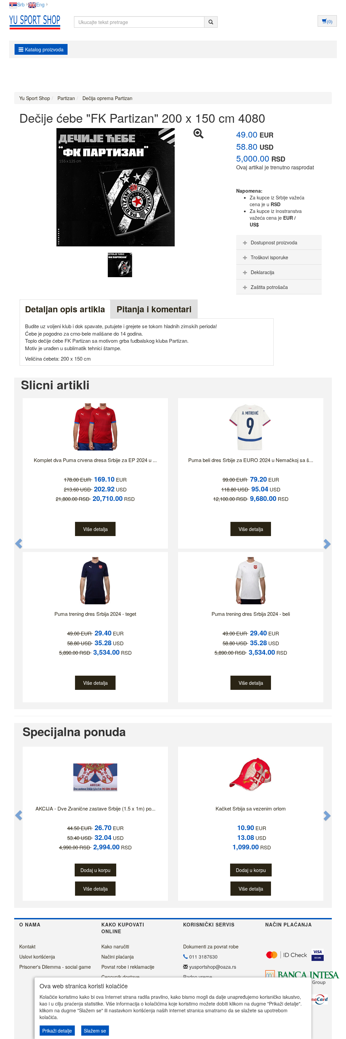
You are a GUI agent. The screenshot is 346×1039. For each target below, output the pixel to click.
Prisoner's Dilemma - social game (55, 966)
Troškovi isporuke (269, 257)
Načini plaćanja (117, 956)
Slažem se (95, 1030)
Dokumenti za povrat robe (211, 946)
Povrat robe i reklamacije (127, 966)
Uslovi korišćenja (37, 956)
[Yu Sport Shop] (33, 22)
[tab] (279, 242)
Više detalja (95, 529)
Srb (21, 4)
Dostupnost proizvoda (274, 242)
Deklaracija (262, 272)
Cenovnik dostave (120, 976)
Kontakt (27, 946)
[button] (19, 543)
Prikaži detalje (57, 1030)
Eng (40, 4)
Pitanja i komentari (154, 309)
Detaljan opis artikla (65, 309)
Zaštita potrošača (269, 287)
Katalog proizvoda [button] (44, 49)
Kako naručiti (115, 946)
